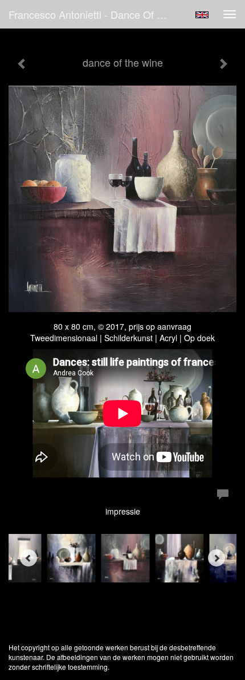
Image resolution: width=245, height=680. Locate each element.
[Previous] (28, 557)
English (202, 14)
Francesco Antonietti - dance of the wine (93, 14)
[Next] (216, 557)
